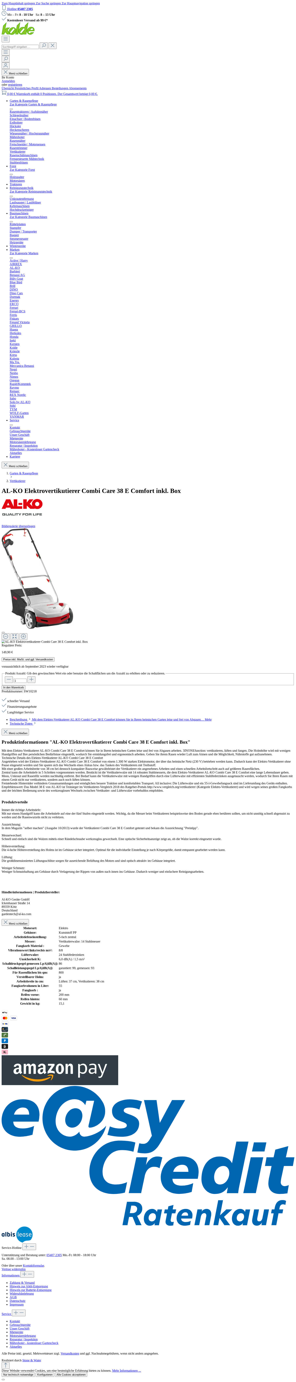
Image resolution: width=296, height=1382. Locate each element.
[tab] (111, 719)
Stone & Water (31, 1360)
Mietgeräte (16, 1332)
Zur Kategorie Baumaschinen (28, 217)
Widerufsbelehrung (22, 1293)
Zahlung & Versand (22, 1282)
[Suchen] (44, 45)
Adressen (45, 88)
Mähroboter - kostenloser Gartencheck (34, 1343)
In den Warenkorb (13, 687)
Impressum (17, 1304)
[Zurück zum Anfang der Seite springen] (6, 1365)
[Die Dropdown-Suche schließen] (53, 45)
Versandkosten (70, 1353)
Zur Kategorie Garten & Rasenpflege (33, 104)
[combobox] (20, 47)
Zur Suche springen (49, 3)
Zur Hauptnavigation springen (81, 3)
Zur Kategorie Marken (24, 253)
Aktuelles (16, 1346)
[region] (148, 586)
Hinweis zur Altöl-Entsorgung (29, 1286)
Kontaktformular (33, 1265)
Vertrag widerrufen (14, 1269)
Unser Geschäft (19, 1328)
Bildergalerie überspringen (18, 526)
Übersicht (8, 88)
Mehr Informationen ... (126, 1370)
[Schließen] (3, 632)
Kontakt (15, 1321)
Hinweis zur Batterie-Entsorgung (31, 1290)
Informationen (11, 1275)
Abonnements (78, 88)
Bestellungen (60, 88)
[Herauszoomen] (6, 636)
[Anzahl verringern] (9, 679)
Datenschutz (17, 1301)
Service (7, 1314)
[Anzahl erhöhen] (31, 679)
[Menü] (6, 39)
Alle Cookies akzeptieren (71, 1374)
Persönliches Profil (27, 88)
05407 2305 (54, 1255)
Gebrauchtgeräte (20, 1325)
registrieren (15, 84)
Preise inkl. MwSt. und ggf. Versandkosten (28, 659)
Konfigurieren (45, 1374)
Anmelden (8, 81)
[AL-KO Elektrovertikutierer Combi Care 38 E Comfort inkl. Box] (37, 578)
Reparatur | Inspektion (24, 1339)
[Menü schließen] (11, 109)
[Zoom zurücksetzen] (14, 636)
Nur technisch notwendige (18, 1374)
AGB (13, 1297)
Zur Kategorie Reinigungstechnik (31, 191)
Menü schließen (18, 73)
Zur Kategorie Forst (22, 169)
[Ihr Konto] (6, 65)
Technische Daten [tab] (21, 723)
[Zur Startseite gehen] (18, 33)
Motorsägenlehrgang (23, 1335)
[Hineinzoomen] (23, 636)
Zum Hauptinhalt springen (19, 3)
